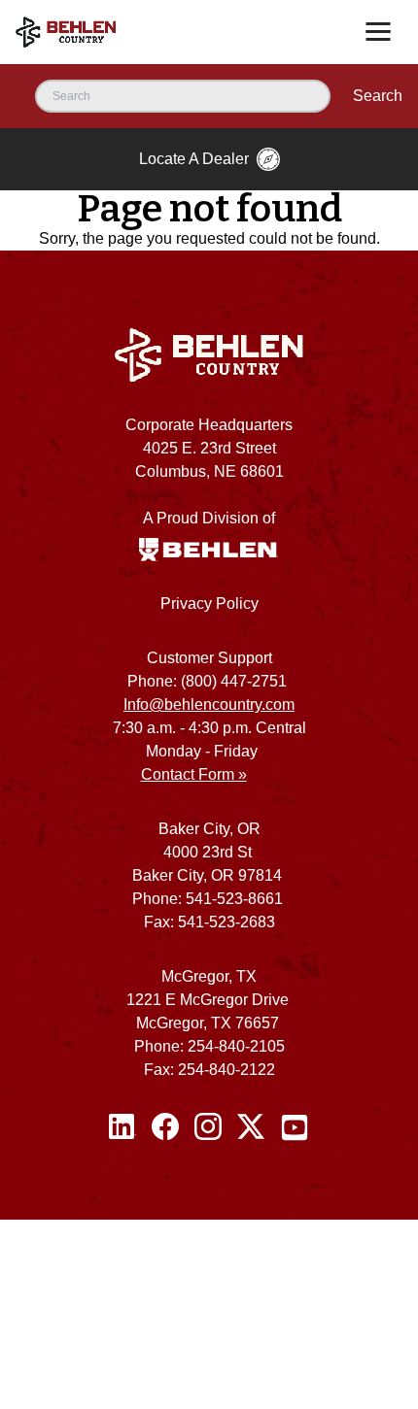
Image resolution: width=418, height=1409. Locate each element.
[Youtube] (294, 1127)
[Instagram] (208, 1127)
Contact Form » (194, 774)
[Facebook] (165, 1127)
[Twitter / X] (250, 1127)
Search (377, 95)
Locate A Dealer (194, 159)
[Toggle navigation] (378, 32)
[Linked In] (122, 1127)
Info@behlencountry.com (209, 704)
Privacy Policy (209, 603)
